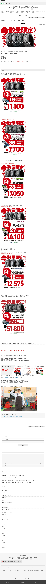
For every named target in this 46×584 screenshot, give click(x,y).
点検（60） (4, 497)
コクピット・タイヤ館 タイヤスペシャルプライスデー (13, 416)
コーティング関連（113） (6, 504)
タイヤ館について (13, 567)
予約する (23, 582)
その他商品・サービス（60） (7, 512)
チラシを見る (39, 582)
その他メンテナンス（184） (7, 495)
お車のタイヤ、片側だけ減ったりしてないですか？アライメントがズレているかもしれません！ (19, 482)
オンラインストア (33, 573)
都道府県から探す (12, 12)
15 (40, 458)
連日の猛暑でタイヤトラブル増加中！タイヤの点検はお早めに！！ (13, 475)
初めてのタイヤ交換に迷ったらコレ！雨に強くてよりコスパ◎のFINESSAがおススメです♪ (18, 480)
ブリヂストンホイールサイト (23, 573)
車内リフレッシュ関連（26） (7, 502)
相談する (8, 582)
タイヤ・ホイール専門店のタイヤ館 (5, 12)
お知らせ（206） (5, 517)
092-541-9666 (12, 7)
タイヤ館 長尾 (7, 3)
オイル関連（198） (5, 492)
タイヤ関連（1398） (5, 488)
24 (11, 463)
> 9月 (43, 451)
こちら (21, 347)
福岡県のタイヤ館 (17, 12)
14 (34, 458)
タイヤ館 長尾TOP (22, 12)
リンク (10, 570)
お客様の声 (35, 567)
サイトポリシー (24, 570)
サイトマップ (5, 570)
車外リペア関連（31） (6, 507)
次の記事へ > (42, 17)
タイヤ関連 (7, 422)
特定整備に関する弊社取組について (33, 570)
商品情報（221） (5, 519)
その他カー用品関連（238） (7, 509)
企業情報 (42, 570)
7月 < (3, 451)
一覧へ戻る (36, 17)
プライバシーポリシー (16, 570)
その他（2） (4, 514)
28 (34, 463)
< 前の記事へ (31, 17)
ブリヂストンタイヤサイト (13, 573)
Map (31, 8)
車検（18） (4, 500)
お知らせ (11, 422)
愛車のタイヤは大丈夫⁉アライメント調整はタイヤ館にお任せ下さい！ (14, 473)
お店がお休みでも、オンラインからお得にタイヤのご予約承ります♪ (14, 477)
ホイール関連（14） (5, 490)
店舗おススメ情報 (28, 12)
